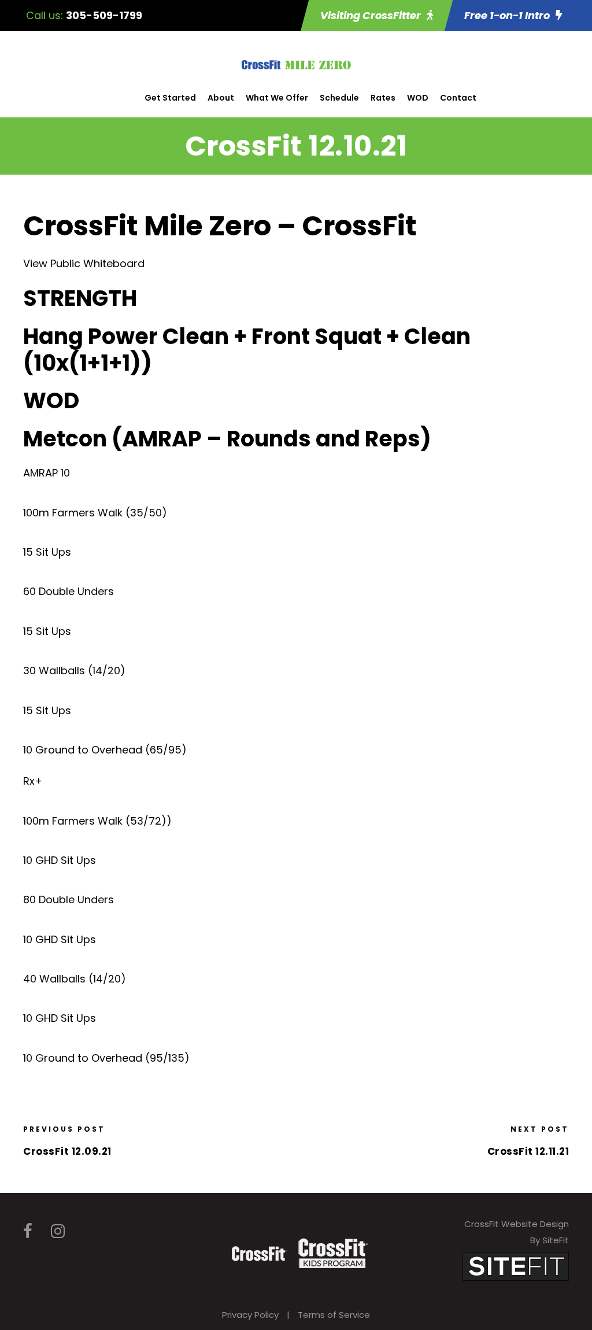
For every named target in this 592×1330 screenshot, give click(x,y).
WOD (417, 98)
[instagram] (58, 1231)
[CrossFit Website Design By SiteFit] (515, 1265)
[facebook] (27, 1231)
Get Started (170, 98)
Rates (383, 98)
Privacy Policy (250, 1315)
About (221, 98)
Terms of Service (334, 1315)
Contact (458, 98)
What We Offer (277, 98)
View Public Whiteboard (84, 263)
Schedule (339, 98)
